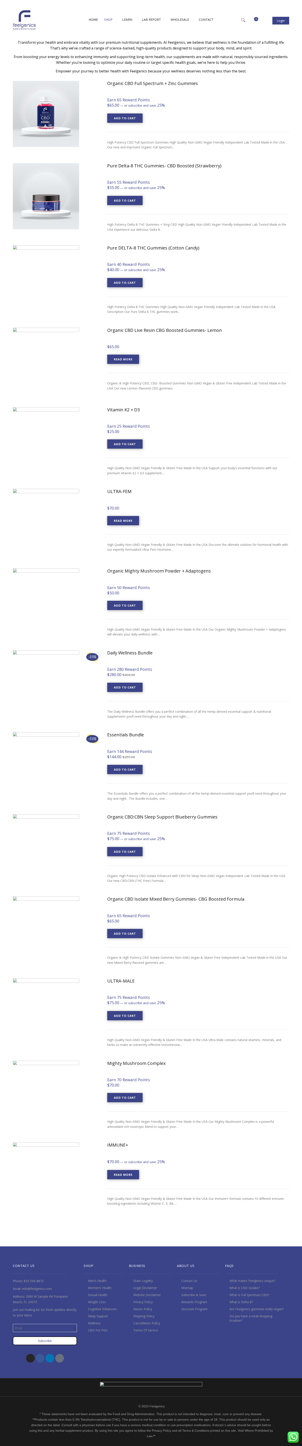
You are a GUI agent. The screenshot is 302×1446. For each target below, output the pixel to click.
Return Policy (142, 1309)
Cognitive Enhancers (102, 1309)
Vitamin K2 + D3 (123, 410)
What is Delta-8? (241, 1302)
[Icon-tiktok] (59, 1358)
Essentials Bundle (125, 735)
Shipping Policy (144, 1316)
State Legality (143, 1281)
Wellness (94, 1323)
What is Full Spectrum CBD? (249, 1295)
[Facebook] (40, 1358)
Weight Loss (97, 1302)
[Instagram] (30, 1358)
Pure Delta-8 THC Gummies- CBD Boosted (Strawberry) (164, 166)
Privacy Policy (143, 1302)
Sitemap (187, 1288)
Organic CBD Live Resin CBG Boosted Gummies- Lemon (164, 330)
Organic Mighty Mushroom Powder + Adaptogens (159, 571)
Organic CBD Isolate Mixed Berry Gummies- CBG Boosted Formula (175, 899)
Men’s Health (97, 1281)
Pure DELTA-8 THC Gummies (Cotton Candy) (153, 248)
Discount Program (194, 1309)
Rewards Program (194, 1302)
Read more (123, 359)
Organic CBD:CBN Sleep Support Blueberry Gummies (162, 817)
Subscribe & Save (193, 1295)
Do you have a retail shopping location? (250, 1318)
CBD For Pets (98, 1330)
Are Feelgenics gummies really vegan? (256, 1309)
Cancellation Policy (146, 1323)
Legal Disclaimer (145, 1288)
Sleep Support (98, 1316)
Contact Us (189, 1281)
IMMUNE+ (117, 1145)
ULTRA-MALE (121, 981)
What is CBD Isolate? (244, 1288)
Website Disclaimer (147, 1295)
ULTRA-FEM (119, 491)
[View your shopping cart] (253, 21)
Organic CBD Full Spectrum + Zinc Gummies (152, 83)
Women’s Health (99, 1288)
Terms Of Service (145, 1330)
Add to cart (125, 118)
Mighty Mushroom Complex (136, 1063)
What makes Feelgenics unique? (252, 1281)
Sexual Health (97, 1295)
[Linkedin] (50, 1358)
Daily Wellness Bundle (130, 653)
